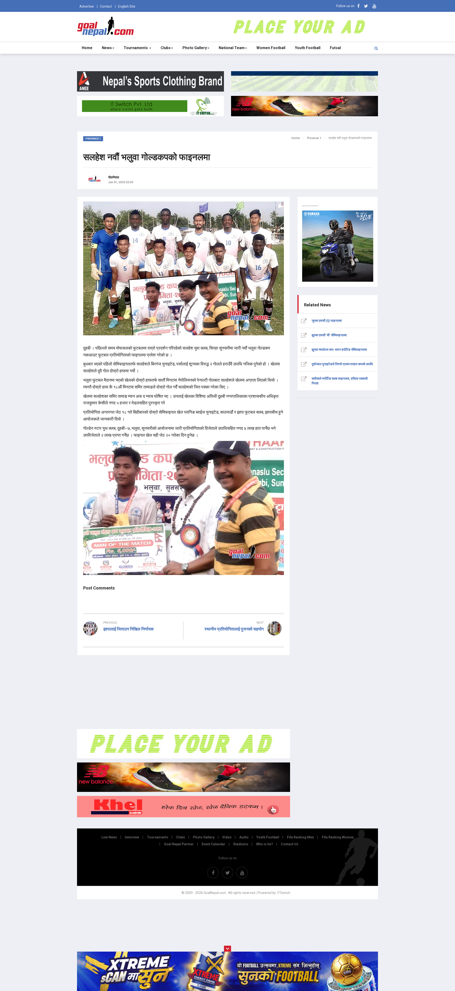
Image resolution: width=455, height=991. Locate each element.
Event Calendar (213, 844)
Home (87, 48)
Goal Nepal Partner (179, 844)
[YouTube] (374, 6)
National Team (232, 48)
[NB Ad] (183, 791)
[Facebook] (358, 6)
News (107, 48)
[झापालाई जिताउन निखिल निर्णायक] (131, 638)
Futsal (335, 48)
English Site (126, 6)
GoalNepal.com (106, 26)
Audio (244, 837)
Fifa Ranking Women (338, 837)
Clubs (166, 48)
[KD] (183, 816)
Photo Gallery (194, 48)
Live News (109, 837)
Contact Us (289, 844)
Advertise (86, 6)
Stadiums (240, 844)
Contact (106, 6)
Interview (132, 837)
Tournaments (136, 48)
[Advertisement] (184, 692)
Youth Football (307, 48)
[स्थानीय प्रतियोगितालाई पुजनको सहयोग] (236, 638)
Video (227, 837)
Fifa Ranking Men (300, 837)
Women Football (270, 48)
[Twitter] (366, 6)
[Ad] (183, 757)
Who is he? (264, 844)
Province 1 (314, 138)
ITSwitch (283, 893)
